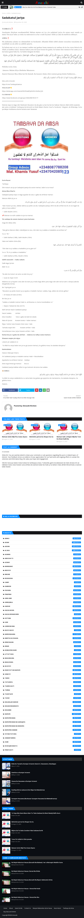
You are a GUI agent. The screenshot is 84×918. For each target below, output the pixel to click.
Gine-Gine (40, 598)
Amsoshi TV (40, 558)
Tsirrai (40, 690)
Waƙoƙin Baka (40, 718)
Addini (8, 13)
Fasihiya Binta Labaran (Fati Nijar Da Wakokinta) (28, 790)
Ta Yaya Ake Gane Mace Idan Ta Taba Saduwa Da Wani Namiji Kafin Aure (35, 813)
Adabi (40, 542)
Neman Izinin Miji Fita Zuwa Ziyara (14, 437)
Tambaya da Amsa (68, 908)
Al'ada (40, 550)
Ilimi (40, 622)
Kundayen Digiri (40, 650)
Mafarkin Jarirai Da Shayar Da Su (41, 437)
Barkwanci (40, 566)
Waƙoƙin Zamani (40, 730)
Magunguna (40, 658)
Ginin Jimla (40, 602)
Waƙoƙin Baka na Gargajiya (40, 722)
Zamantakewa (40, 738)
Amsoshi (14, 915)
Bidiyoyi (40, 570)
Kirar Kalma (40, 642)
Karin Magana (40, 634)
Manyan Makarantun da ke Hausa (42, 908)
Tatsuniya (40, 682)
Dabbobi (40, 586)
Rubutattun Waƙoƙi (40, 670)
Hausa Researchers (40, 614)
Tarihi (40, 678)
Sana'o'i (40, 674)
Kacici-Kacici (40, 630)
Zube (40, 742)
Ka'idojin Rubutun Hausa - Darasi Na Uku (25, 897)
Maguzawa (40, 662)
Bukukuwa (40, 578)
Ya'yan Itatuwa (40, 734)
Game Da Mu (18, 908)
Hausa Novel (40, 610)
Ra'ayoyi (40, 666)
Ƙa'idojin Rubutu (40, 746)
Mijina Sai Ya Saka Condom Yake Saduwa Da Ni (27, 830)
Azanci (40, 562)
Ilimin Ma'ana (40, 626)
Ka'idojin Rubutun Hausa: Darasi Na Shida (25, 871)
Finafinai (40, 594)
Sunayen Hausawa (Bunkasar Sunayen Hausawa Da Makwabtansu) (34, 799)
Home (4, 13)
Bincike (40, 574)
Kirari (40, 646)
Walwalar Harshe (40, 702)
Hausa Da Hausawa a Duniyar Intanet (24, 781)
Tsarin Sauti (40, 686)
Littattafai (40, 654)
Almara (40, 554)
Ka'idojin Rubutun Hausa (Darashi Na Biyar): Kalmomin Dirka (31, 880)
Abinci (40, 538)
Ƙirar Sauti (40, 750)
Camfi (40, 582)
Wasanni (40, 710)
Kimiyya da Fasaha (40, 638)
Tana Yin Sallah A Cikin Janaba (21, 839)
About (11, 908)
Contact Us (27, 908)
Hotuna (40, 618)
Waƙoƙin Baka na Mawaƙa (40, 726)
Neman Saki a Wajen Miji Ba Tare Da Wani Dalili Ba (69, 438)
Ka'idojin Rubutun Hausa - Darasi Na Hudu (25, 888)
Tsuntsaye (40, 694)
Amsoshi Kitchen (8, 22)
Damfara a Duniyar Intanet (20, 772)
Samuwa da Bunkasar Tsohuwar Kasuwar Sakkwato (39, 7)
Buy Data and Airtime (10, 912)
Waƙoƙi (40, 714)
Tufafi (40, 698)
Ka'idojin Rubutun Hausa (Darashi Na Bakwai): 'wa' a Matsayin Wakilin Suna (37, 862)
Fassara (40, 590)
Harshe (40, 606)
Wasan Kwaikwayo (40, 706)
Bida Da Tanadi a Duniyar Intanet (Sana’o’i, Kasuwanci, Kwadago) (33, 764)
